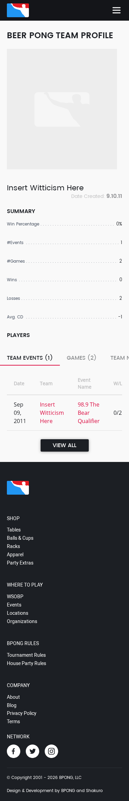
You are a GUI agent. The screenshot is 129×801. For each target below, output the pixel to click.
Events (14, 605)
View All (64, 445)
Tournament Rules (26, 655)
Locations (17, 613)
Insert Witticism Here (52, 413)
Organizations (22, 621)
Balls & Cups (20, 538)
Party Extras (20, 563)
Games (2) (82, 358)
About (13, 697)
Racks (13, 546)
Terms (13, 721)
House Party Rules (26, 663)
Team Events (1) (30, 358)
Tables (14, 530)
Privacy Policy (21, 713)
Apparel (15, 554)
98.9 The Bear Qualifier (89, 413)
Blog (12, 705)
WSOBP (15, 596)
